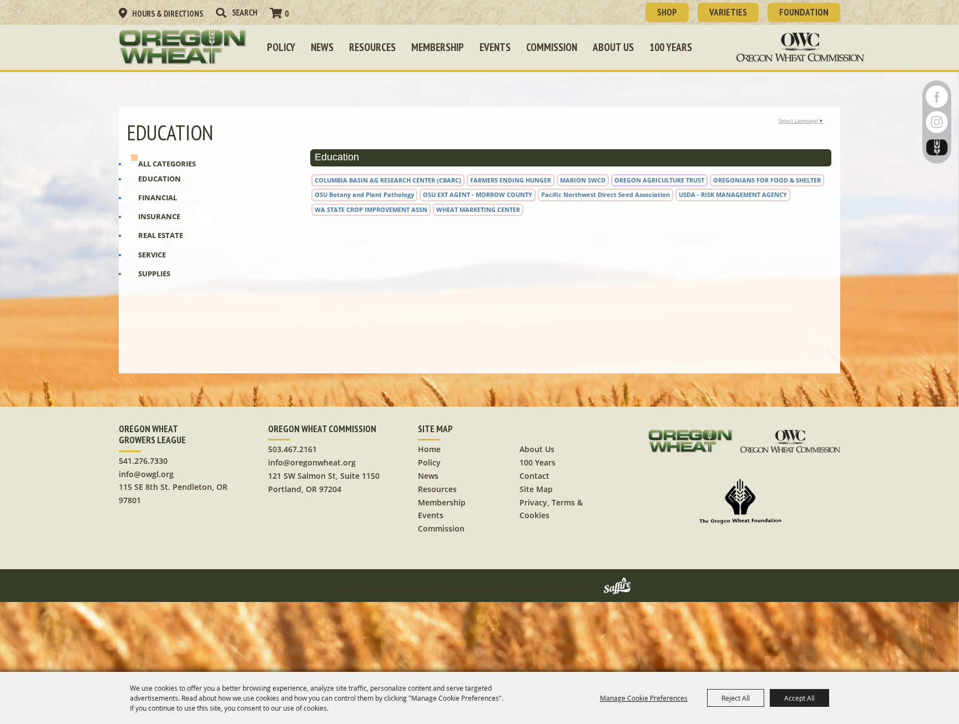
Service (152, 255)
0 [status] (287, 13)
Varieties (728, 12)
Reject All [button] (735, 697)
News (322, 47)
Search (221, 12)
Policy (281, 47)
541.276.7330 (143, 460)
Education (159, 179)
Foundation (804, 12)
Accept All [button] (799, 697)
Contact (534, 475)
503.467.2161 (292, 449)
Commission (551, 47)
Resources (372, 47)
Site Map (536, 489)
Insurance (159, 216)
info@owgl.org (146, 474)
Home (429, 449)
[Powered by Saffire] (617, 589)
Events (495, 47)
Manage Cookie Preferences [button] (644, 697)
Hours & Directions (167, 13)
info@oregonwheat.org (312, 462)
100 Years (670, 47)
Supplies (154, 274)
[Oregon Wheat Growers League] (182, 47)
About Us (613, 47)
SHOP (667, 12)
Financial (157, 197)
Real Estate (160, 235)
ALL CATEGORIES (167, 164)
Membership (437, 47)
